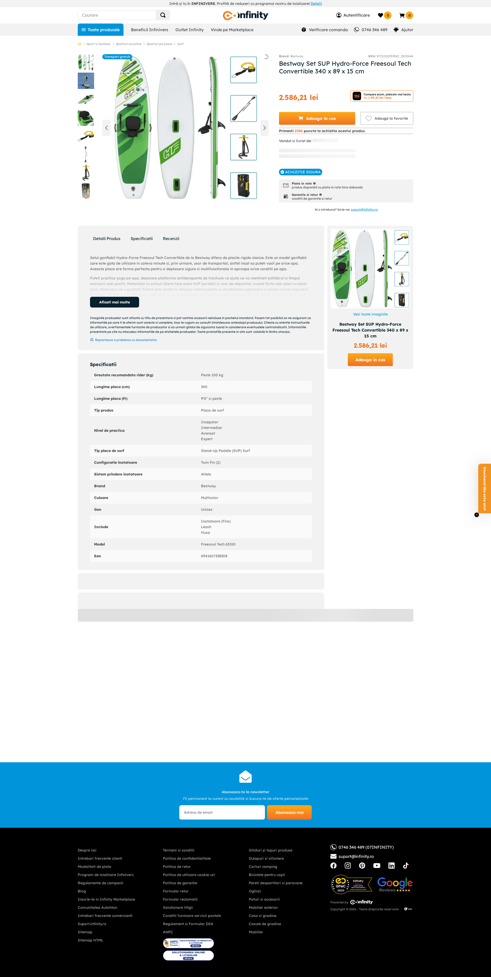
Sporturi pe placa (159, 44)
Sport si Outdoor (98, 44)
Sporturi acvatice (128, 44)
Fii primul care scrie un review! (201, 637)
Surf (180, 44)
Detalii (316, 3)
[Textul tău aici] (333, 865)
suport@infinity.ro (364, 209)
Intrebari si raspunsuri (201, 675)
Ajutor (407, 29)
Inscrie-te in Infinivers (393, 131)
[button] (317, 118)
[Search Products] (163, 15)
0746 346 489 (374, 29)
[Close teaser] (476, 514)
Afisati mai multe (114, 302)
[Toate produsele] (101, 30)
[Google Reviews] (395, 884)
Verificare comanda (328, 29)
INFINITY (322, 141)
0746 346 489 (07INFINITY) (366, 847)
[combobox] (133, 15)
